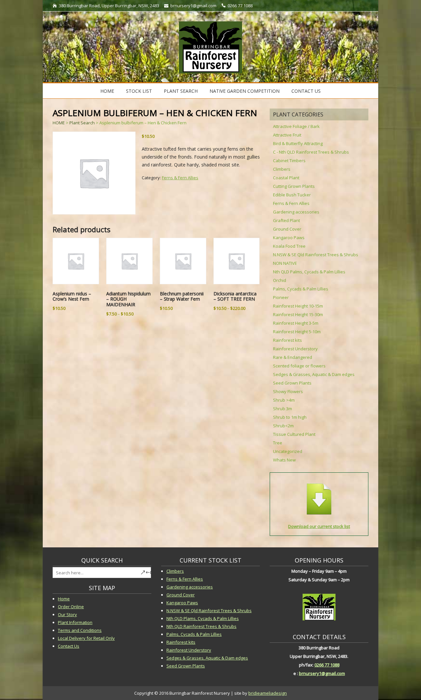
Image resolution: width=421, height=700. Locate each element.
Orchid (279, 280)
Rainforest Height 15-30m (298, 314)
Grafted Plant (286, 220)
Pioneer (281, 297)
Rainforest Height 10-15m (298, 306)
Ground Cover (287, 229)
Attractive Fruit (287, 135)
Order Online (71, 607)
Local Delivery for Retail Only (86, 638)
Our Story (67, 614)
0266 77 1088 (326, 665)
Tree (277, 443)
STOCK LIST (139, 91)
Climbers (281, 169)
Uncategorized (287, 451)
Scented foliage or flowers (299, 366)
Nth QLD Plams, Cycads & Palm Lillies (202, 618)
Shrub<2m (283, 426)
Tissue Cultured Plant (294, 434)
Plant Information (75, 622)
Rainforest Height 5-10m (297, 332)
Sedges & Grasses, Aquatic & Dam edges (314, 374)
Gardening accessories (296, 212)
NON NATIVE (285, 263)
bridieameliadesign (267, 693)
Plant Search (181, 91)
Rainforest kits (287, 340)
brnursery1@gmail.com (322, 673)
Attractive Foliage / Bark (296, 126)
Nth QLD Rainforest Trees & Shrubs (201, 626)
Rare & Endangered (292, 357)
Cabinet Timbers (289, 160)
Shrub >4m (284, 400)
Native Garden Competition (245, 91)
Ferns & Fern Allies (180, 178)
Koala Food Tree (289, 246)
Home (107, 91)
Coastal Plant (286, 178)
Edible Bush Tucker (292, 195)
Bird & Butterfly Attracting (298, 143)
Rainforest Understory (295, 349)
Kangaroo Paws (289, 237)
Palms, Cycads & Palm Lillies (300, 289)
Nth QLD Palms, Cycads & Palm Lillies (309, 272)
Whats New (284, 460)
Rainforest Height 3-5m (295, 323)
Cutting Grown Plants (294, 186)
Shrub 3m (282, 409)
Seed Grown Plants (292, 383)
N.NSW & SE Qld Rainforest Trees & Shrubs (315, 255)
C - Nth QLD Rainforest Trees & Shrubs (311, 152)
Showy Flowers (288, 391)
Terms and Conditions (80, 630)
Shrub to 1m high (290, 417)
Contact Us (306, 91)
